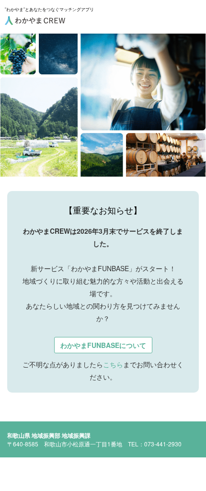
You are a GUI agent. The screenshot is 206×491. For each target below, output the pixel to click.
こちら (113, 364)
